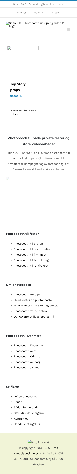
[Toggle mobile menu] (69, 30)
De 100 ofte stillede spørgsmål (34, 316)
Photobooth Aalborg (27, 362)
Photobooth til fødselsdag (31, 260)
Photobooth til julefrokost (31, 265)
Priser (17, 402)
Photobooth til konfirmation (32, 249)
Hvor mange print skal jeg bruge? (36, 305)
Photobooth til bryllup (28, 243)
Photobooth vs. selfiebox (30, 311)
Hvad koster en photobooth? (33, 300)
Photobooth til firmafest (30, 254)
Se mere (31, 110)
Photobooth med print (29, 294)
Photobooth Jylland (26, 367)
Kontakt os (21, 418)
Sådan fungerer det (27, 407)
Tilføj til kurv (17, 112)
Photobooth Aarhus (27, 351)
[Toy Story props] (23, 61)
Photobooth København (29, 345)
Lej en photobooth (26, 396)
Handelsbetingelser (27, 424)
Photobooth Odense (27, 356)
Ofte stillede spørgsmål (29, 413)
